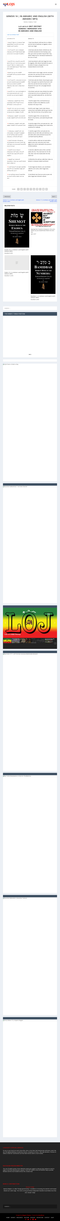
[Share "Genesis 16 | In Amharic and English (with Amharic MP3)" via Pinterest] (30, 189)
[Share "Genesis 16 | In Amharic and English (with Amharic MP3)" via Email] (43, 189)
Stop (30, 354)
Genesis (26, 22)
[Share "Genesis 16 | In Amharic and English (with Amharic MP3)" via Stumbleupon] (40, 189)
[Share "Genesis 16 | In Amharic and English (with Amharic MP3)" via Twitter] (21, 189)
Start (29, 354)
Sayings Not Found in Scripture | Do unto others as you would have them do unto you (43, 230)
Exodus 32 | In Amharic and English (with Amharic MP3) (16, 250)
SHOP (52, 1217)
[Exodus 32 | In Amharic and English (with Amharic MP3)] (17, 228)
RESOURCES (19, 1217)
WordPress (41, 1215)
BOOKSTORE (40, 1217)
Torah (34, 22)
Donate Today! (30, 1187)
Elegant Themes (26, 1215)
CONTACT (47, 1217)
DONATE (13, 1217)
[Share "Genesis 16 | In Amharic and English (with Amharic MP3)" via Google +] (24, 189)
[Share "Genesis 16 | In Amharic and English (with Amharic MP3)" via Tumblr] (27, 189)
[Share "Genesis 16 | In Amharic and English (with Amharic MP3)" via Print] (46, 189)
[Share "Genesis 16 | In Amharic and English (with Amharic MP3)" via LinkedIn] (34, 189)
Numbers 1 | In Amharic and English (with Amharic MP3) (43, 296)
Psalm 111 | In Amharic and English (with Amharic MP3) (16, 273)
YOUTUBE (26, 1217)
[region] (30, 628)
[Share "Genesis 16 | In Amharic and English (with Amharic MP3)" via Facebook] (18, 189)
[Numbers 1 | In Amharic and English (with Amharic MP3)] (43, 274)
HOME (8, 1217)
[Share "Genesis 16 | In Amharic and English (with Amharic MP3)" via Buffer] (37, 189)
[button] (30, 623)
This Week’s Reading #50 (15, 349)
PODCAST (32, 1217)
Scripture (30, 22)
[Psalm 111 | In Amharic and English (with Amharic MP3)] (17, 262)
